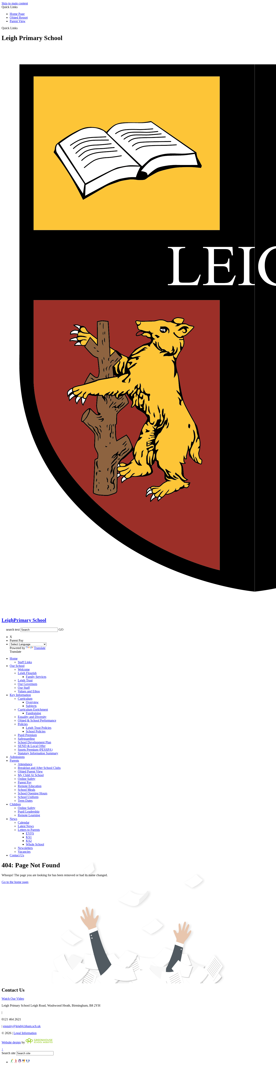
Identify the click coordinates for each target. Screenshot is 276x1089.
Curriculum (25, 698)
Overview (32, 702)
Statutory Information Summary (38, 753)
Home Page (17, 14)
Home (14, 658)
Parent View (17, 21)
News (13, 819)
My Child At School (31, 775)
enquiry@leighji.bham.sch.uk (22, 1026)
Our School (17, 665)
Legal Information (25, 1033)
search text (13, 629)
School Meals (26, 789)
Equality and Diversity (32, 717)
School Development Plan (34, 742)
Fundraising (33, 713)
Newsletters (25, 848)
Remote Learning (29, 815)
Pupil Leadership (28, 811)
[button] (19, 28)
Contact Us (17, 855)
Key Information (20, 695)
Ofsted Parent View (30, 771)
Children (15, 804)
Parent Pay (25, 782)
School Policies (35, 731)
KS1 (29, 837)
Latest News (26, 826)
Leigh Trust (25, 680)
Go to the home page (15, 882)
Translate (39, 648)
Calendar (23, 822)
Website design (11, 1042)
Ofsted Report (19, 17)
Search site (8, 1053)
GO (61, 629)
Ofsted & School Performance (37, 720)
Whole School (35, 844)
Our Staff (24, 687)
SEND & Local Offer (31, 746)
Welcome (24, 669)
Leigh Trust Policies (38, 727)
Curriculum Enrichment (33, 709)
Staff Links (25, 662)
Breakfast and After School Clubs (39, 768)
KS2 (29, 840)
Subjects (31, 706)
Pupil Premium (27, 735)
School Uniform (28, 797)
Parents (14, 760)
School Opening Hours (32, 793)
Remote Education (29, 786)
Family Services (36, 676)
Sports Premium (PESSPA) (35, 749)
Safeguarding (26, 738)
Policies (23, 724)
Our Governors (27, 684)
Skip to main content (15, 3)
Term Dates (25, 800)
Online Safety (26, 778)
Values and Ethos (29, 691)
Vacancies (24, 851)
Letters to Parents (29, 829)
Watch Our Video (13, 998)
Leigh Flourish (27, 673)
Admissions (17, 757)
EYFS (30, 833)
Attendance (25, 764)
